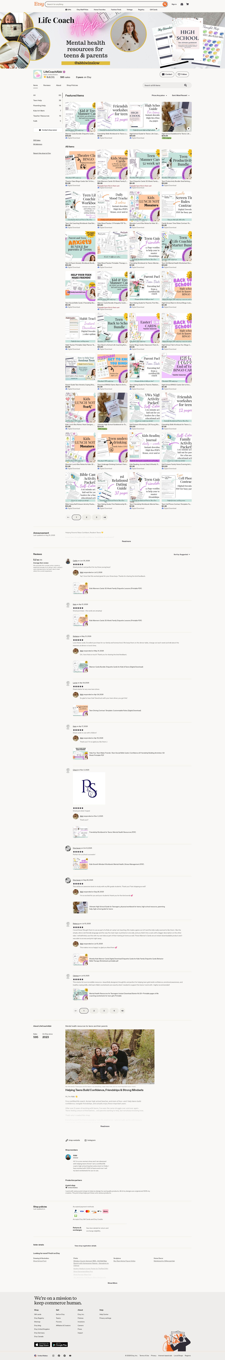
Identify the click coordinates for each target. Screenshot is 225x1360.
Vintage (130, 10)
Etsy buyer (77, 848)
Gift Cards (153, 10)
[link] (68, 517)
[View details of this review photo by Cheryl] (89, 788)
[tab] (47, 95)
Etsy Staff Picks (82, 10)
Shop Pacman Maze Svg (82, 1274)
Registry (141, 10)
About (58, 85)
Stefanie (76, 636)
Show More (112, 1283)
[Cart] (187, 4)
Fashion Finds (116, 10)
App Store (42, 1344)
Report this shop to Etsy (42, 153)
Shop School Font (39, 1261)
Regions (188, 1355)
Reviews (47, 85)
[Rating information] (44, 77)
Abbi (81, 572)
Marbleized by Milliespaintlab (164, 1261)
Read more (126, 541)
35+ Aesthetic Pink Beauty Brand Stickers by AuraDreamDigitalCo (89, 1279)
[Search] (165, 4)
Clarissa (76, 976)
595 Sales (36, 140)
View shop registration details (85, 1246)
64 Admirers (37, 144)
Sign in (174, 4)
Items (35, 85)
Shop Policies (72, 85)
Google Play (60, 1344)
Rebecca (76, 924)
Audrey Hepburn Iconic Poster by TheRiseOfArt (90, 1269)
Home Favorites (99, 10)
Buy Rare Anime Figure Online (124, 1261)
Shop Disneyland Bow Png (83, 1271)
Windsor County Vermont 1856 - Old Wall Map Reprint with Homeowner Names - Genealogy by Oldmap (91, 1263)
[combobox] (103, 4)
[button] (167, 74)
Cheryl (75, 770)
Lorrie (75, 683)
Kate (74, 604)
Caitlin (75, 561)
